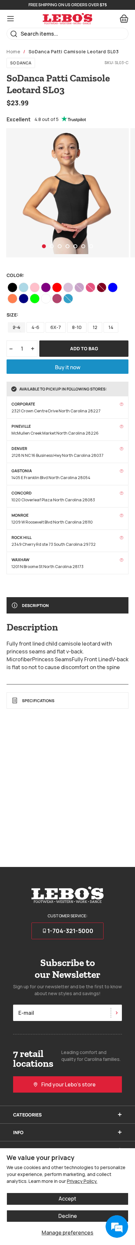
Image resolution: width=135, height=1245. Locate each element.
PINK (35, 287)
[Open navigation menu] (10, 19)
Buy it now (67, 367)
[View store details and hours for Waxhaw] (122, 560)
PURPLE (46, 287)
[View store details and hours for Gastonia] (122, 471)
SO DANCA (20, 63)
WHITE (46, 298)
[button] (44, 246)
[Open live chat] (116, 1226)
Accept (67, 1198)
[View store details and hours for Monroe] (122, 515)
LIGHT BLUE (24, 287)
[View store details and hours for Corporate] (122, 404)
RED (57, 287)
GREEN (35, 298)
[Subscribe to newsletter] (116, 1013)
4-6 (35, 327)
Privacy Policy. (82, 1181)
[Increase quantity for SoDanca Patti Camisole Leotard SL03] (33, 348)
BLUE (113, 287)
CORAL (12, 298)
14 (110, 327)
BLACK (12, 287)
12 (95, 327)
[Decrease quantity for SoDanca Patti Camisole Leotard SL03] (11, 348)
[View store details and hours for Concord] (122, 493)
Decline (67, 1215)
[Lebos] (67, 19)
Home (13, 52)
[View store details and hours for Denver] (122, 449)
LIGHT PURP (68, 287)
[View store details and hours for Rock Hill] (122, 538)
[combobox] (67, 34)
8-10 (77, 327)
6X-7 (55, 327)
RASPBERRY (57, 298)
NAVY (24, 298)
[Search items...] (14, 34)
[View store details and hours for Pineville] (122, 426)
